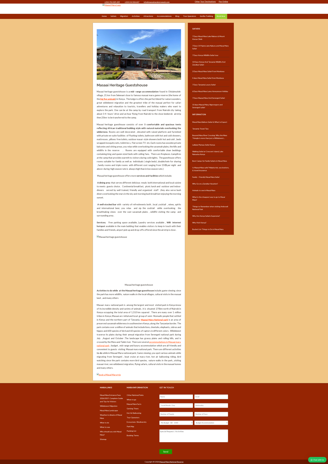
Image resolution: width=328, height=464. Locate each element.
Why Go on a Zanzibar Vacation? (205, 184)
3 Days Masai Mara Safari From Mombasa (208, 71)
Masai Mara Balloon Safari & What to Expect (209, 122)
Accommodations (164, 16)
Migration (124, 16)
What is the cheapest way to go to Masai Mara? (208, 198)
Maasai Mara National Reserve (171, 462)
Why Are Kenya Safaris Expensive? (206, 216)
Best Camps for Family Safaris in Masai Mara (209, 161)
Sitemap (103, 439)
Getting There (133, 408)
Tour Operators (189, 16)
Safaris (113, 16)
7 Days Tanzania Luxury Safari (204, 85)
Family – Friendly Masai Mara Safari (205, 177)
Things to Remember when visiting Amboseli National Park (210, 207)
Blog (177, 16)
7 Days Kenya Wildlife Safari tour (205, 55)
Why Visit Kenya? (199, 223)
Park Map (130, 426)
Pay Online (223, 1)
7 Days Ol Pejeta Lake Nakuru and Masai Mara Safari (210, 47)
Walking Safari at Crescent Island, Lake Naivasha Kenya (207, 152)
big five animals (107, 99)
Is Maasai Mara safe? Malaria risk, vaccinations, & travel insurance (210, 168)
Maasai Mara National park (154, 319)
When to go (131, 399)
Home (104, 16)
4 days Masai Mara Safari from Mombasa (208, 78)
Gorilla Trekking (206, 16)
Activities (136, 16)
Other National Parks (135, 395)
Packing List (131, 431)
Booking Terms (133, 435)
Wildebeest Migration (108, 406)
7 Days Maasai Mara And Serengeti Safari (208, 98)
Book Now (221, 16)
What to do (104, 423)
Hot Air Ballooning (134, 413)
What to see (105, 427)
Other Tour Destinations (205, 1)
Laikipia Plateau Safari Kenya (203, 145)
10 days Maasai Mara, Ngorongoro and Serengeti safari (207, 106)
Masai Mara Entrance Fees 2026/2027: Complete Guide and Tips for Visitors (111, 398)
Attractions (148, 16)
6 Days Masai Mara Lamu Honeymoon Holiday (210, 91)
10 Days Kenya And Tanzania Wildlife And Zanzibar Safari (208, 63)
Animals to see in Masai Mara (203, 190)
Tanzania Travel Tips (200, 129)
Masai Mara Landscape (109, 410)
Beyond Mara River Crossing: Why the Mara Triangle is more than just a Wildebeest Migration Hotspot (209, 137)
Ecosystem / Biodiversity (136, 422)
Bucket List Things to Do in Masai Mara (207, 229)
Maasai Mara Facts (134, 404)
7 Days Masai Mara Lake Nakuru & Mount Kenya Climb (208, 37)
